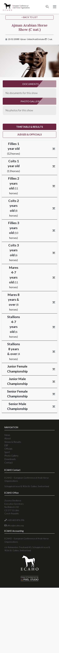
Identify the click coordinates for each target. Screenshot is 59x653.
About (7, 438)
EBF (6, 445)
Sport (7, 452)
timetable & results (29, 126)
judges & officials (29, 134)
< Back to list (29, 17)
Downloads (10, 459)
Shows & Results (12, 442)
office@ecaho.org (15, 525)
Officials (8, 448)
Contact (8, 462)
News (7, 435)
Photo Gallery (11, 455)
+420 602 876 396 (15, 520)
